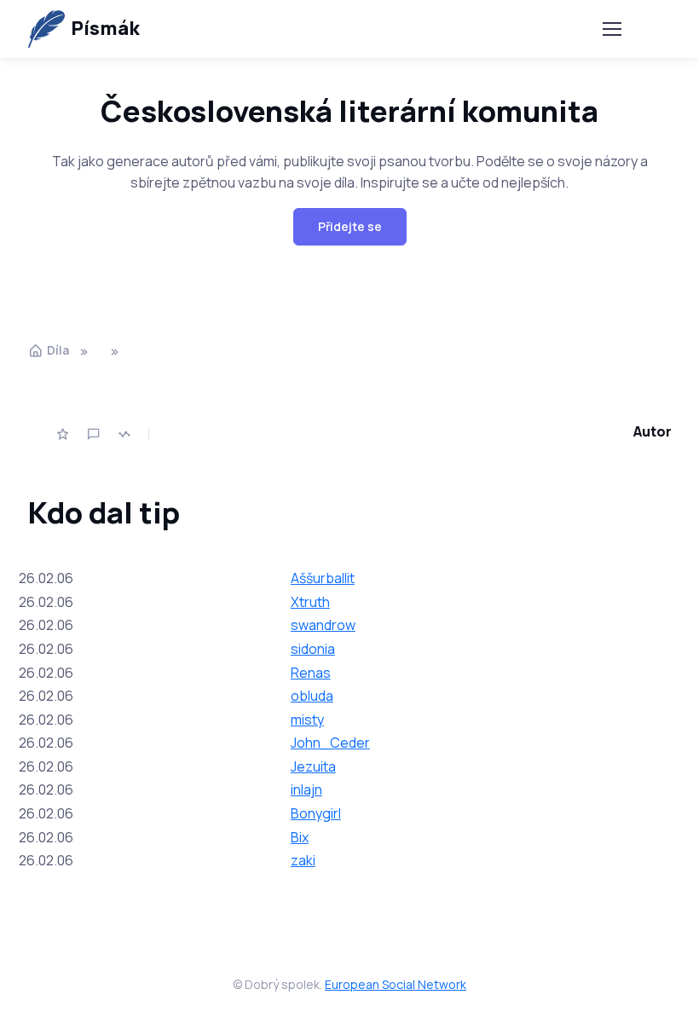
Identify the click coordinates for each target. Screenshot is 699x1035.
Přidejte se (350, 226)
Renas (311, 672)
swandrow (323, 625)
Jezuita (313, 766)
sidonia (313, 648)
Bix (300, 837)
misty (307, 719)
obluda (312, 695)
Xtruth (310, 602)
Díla (58, 350)
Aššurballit (323, 578)
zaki (303, 860)
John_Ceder (330, 742)
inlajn (306, 789)
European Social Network (395, 984)
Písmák (105, 28)
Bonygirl (316, 813)
